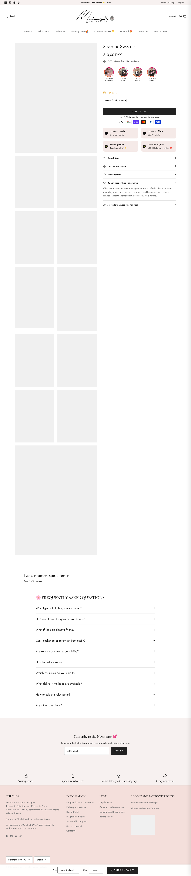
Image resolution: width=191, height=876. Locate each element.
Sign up (118, 750)
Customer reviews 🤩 (104, 31)
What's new (43, 31)
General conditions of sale (112, 812)
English (181, 2)
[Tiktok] (18, 2)
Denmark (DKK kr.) (167, 2)
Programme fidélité (75, 816)
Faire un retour (161, 31)
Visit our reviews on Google (144, 802)
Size (55, 870)
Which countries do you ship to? (56, 673)
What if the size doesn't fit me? (55, 630)
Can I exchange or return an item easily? (61, 640)
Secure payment (74, 826)
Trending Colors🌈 (79, 31)
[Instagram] (10, 2)
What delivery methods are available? (59, 683)
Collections (60, 31)
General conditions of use (112, 807)
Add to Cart (140, 111)
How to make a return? (50, 662)
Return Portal (72, 812)
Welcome (28, 31)
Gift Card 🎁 (126, 31)
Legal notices (106, 802)
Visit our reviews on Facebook (145, 808)
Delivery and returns (76, 807)
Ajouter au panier (122, 870)
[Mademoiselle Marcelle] (95, 16)
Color (85, 870)
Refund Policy (106, 816)
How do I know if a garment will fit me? (60, 619)
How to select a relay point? (53, 694)
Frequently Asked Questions (80, 802)
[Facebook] (5, 2)
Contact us (143, 31)
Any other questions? (49, 705)
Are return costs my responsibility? (57, 651)
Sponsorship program (76, 821)
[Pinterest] (14, 2)
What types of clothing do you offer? (59, 608)
